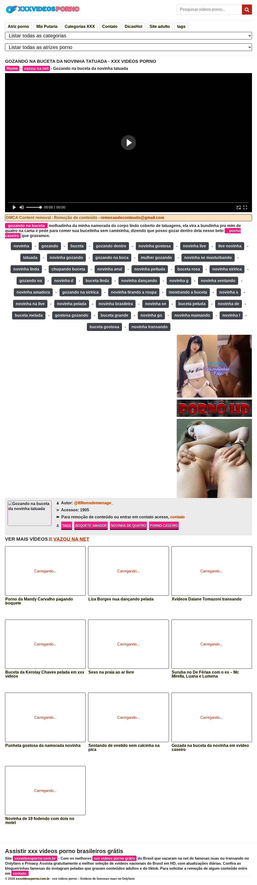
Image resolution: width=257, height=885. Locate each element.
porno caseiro (164, 526)
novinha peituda (149, 269)
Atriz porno (18, 26)
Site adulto (160, 26)
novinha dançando (139, 281)
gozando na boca (111, 257)
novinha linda (26, 269)
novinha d (63, 281)
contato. (20, 873)
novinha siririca (227, 269)
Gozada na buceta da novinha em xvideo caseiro (210, 748)
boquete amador (91, 526)
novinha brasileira (116, 304)
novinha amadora (33, 292)
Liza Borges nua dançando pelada (121, 599)
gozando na (30, 281)
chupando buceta (68, 269)
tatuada (30, 257)
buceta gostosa (104, 327)
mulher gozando (156, 257)
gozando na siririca (80, 292)
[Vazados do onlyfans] (214, 366)
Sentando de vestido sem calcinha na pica (124, 748)
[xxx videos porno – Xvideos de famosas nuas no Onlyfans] (42, 9)
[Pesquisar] (247, 10)
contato (177, 517)
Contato (109, 26)
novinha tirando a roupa (134, 292)
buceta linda (97, 281)
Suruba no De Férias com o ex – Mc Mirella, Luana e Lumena (205, 674)
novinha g (178, 281)
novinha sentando (218, 281)
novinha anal (109, 269)
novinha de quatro (128, 526)
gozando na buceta (26, 226)
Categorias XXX (80, 26)
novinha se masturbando (208, 257)
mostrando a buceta (188, 292)
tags (181, 26)
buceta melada (29, 315)
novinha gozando (66, 257)
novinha (21, 246)
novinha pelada (71, 304)
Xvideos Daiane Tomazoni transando (207, 599)
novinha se (155, 304)
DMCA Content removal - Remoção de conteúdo (51, 217)
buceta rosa (188, 269)
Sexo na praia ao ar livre (111, 672)
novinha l (231, 315)
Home (12, 68)
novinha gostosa (155, 246)
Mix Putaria (46, 26)
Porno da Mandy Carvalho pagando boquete (39, 601)
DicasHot (133, 26)
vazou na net (36, 68)
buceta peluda (192, 304)
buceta (77, 246)
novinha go (151, 315)
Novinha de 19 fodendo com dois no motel (39, 821)
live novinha (229, 246)
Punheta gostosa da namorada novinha (43, 746)
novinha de (228, 304)
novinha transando (150, 327)
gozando (49, 246)
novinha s (228, 292)
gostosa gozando (71, 315)
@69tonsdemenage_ (93, 503)
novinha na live (30, 304)
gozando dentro (111, 246)
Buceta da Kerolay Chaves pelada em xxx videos (44, 674)
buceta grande (114, 315)
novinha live (194, 246)
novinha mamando (192, 315)
